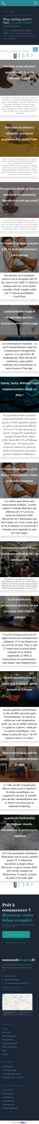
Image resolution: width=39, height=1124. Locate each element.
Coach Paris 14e (8, 1113)
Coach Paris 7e (7, 1109)
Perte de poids (7, 1079)
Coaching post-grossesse (11, 1086)
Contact (5, 1066)
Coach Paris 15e (8, 1102)
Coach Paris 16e (8, 1117)
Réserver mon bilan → (16, 947)
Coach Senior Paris (9, 1082)
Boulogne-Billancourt (10, 1120)
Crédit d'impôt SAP (9, 1048)
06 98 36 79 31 (10, 988)
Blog (4, 1063)
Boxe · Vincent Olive (9, 1059)
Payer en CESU (7, 1052)
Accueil (4, 1041)
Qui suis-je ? (6, 1045)
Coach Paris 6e (7, 1106)
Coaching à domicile (9, 1055)
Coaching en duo (12, 1090)
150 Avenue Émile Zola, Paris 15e (16, 995)
